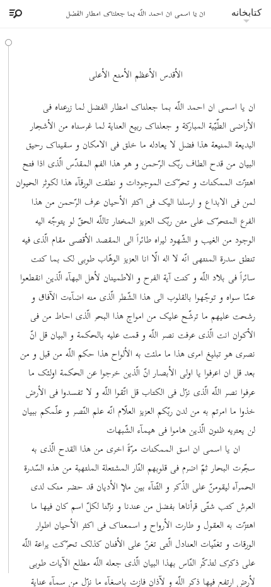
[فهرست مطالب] (14, 14)
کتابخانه (246, 12)
